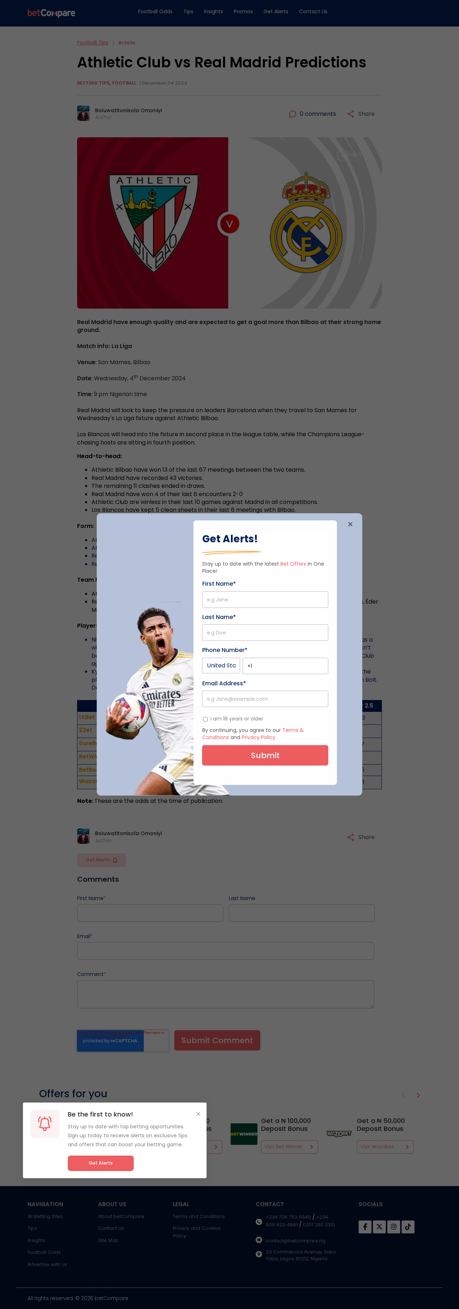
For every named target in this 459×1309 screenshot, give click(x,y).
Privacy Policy (258, 737)
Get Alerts (101, 1163)
